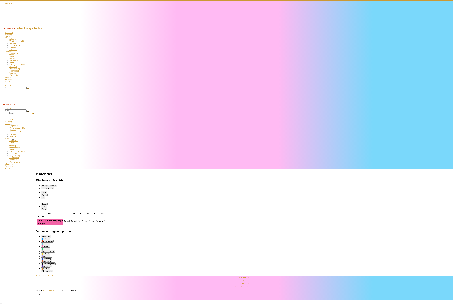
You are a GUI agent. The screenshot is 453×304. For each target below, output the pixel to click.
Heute (44, 206)
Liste (47, 188)
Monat (44, 192)
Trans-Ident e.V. (49, 291)
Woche (44, 195)
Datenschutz (243, 280)
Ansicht (44, 275)
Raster (49, 186)
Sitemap (245, 284)
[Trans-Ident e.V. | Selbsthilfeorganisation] (14, 26)
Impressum (244, 277)
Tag (43, 197)
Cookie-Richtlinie (241, 287)
